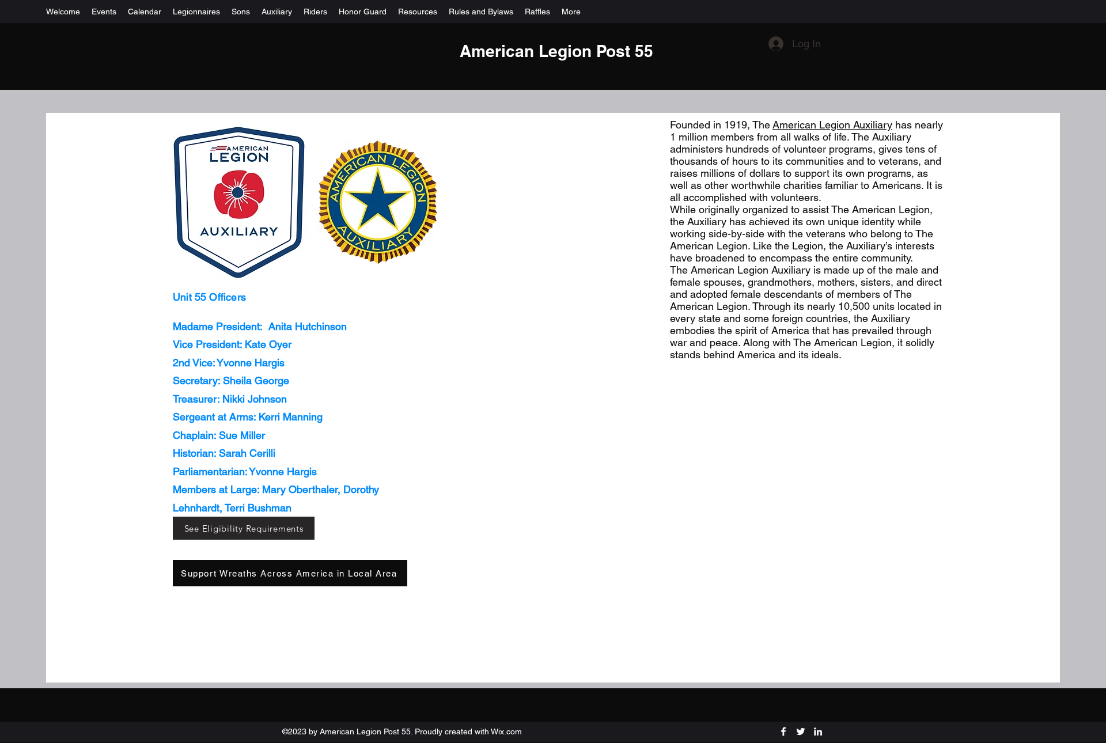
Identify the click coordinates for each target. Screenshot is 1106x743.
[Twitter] (800, 731)
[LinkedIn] (818, 731)
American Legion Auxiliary (832, 125)
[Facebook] (783, 731)
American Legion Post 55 (556, 50)
